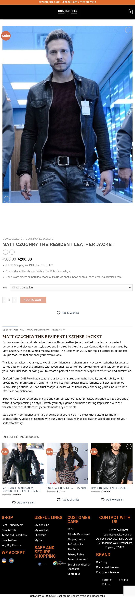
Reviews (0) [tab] (58, 330)
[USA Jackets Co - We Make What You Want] (67, 12)
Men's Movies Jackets (39, 239)
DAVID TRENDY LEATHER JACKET (110, 488)
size (4, 287)
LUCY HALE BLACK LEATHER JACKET (67, 488)
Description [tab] (10, 330)
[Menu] (4, 12)
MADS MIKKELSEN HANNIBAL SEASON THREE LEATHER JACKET (21, 489)
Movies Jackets (12, 239)
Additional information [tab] (34, 330)
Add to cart (33, 300)
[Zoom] (7, 199)
